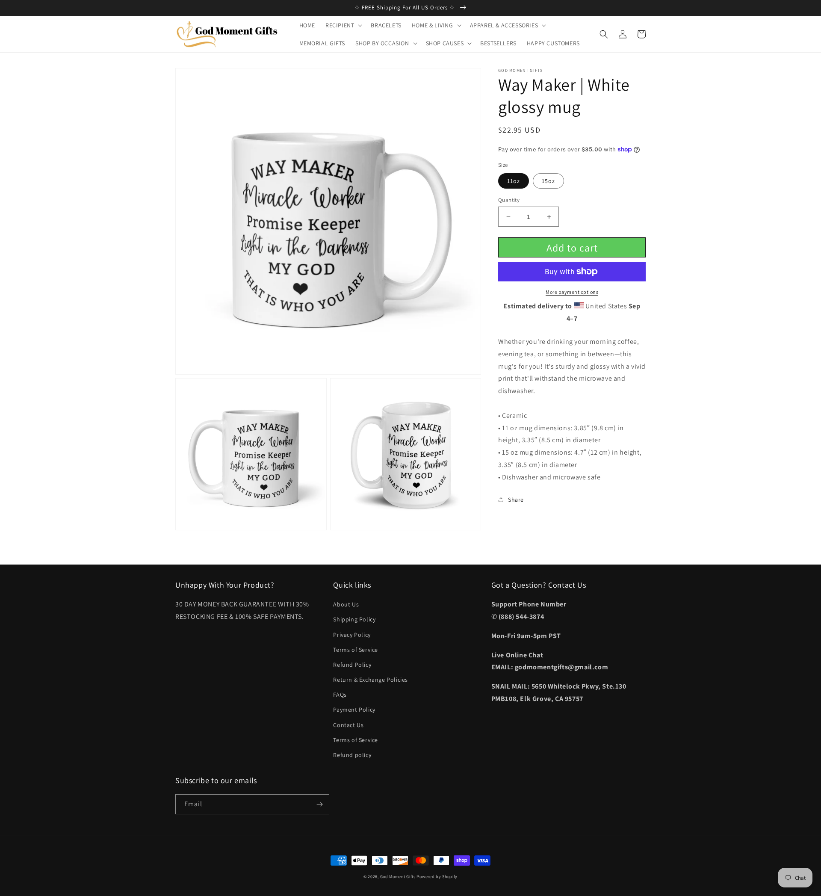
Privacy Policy (351, 635)
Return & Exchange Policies (370, 679)
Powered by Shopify (437, 876)
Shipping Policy (354, 619)
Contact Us (348, 725)
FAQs (339, 694)
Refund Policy (352, 664)
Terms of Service (355, 650)
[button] (343, 25)
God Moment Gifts (398, 876)
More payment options (572, 292)
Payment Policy (354, 709)
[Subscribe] (319, 804)
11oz (513, 181)
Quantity (509, 200)
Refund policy (352, 755)
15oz (548, 181)
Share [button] (516, 499)
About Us (346, 604)
